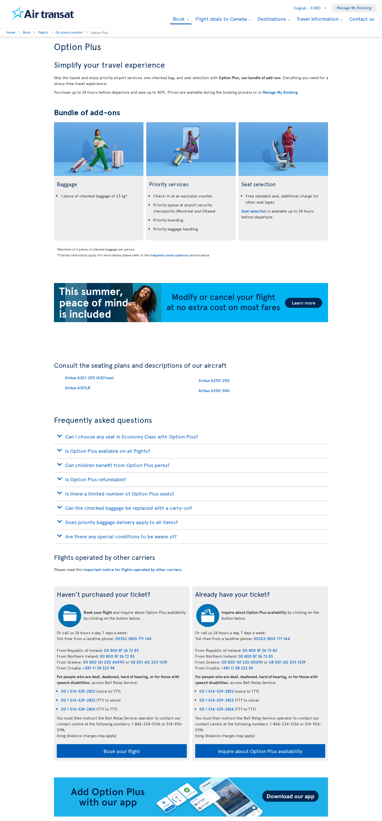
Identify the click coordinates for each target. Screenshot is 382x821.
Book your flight (121, 750)
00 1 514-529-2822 (78, 691)
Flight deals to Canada (220, 18)
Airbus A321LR (77, 387)
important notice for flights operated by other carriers (132, 569)
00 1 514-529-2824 (78, 709)
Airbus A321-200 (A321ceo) (89, 377)
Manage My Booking (354, 7)
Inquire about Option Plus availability (260, 750)
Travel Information (317, 18)
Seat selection (254, 211)
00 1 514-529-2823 (78, 700)
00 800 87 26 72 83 (121, 650)
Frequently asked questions (169, 255)
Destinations (271, 18)
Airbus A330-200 (214, 380)
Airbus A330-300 (214, 390)
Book (178, 19)
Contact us (361, 18)
